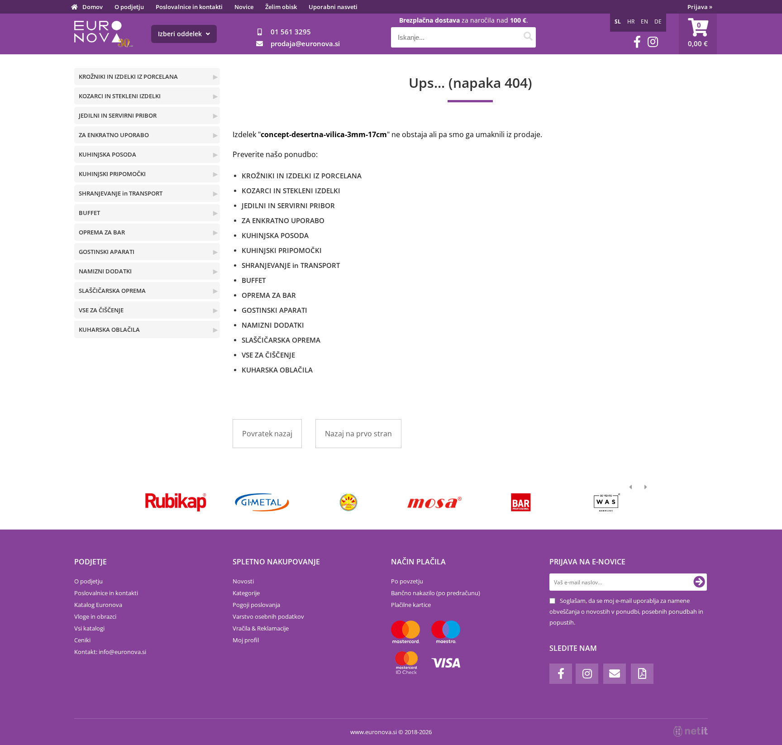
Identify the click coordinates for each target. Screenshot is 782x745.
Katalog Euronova (98, 605)
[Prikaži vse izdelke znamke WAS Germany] (607, 502)
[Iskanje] (528, 37)
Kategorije (246, 593)
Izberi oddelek (181, 33)
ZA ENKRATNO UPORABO (114, 135)
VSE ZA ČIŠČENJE (101, 310)
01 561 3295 (291, 31)
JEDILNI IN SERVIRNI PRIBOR (118, 115)
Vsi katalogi (89, 628)
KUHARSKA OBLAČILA (109, 329)
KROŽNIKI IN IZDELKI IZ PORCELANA (128, 76)
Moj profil (246, 640)
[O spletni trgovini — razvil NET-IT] (690, 731)
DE (658, 21)
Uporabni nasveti (333, 7)
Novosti (243, 581)
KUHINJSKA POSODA (107, 154)
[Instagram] (653, 42)
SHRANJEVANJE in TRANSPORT (120, 193)
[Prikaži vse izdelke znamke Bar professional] (520, 502)
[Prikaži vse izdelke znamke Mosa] (434, 502)
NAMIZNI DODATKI (105, 271)
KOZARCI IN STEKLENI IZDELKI (120, 96)
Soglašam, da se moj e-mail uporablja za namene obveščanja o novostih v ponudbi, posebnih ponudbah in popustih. (626, 611)
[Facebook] (637, 42)
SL (618, 21)
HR (630, 21)
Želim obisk (281, 7)
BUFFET (89, 213)
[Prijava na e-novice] (699, 582)
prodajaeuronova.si (305, 43)
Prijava (699, 7)
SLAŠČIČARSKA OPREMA (112, 291)
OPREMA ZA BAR (102, 232)
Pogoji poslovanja (256, 605)
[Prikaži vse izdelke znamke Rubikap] (176, 502)
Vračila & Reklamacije (261, 628)
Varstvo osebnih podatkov (268, 616)
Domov (92, 7)
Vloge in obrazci (95, 616)
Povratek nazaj (267, 434)
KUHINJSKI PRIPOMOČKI (112, 174)
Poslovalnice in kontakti (189, 7)
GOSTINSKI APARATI (106, 252)
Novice (243, 7)
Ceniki (82, 640)
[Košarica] (698, 34)
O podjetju (129, 7)
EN (644, 21)
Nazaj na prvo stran (358, 434)
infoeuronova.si (122, 652)
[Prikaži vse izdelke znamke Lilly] (348, 502)
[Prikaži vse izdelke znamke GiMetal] (262, 502)
